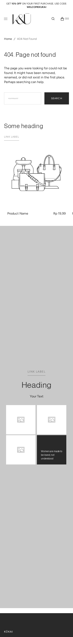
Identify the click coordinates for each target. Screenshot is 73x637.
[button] (53, 18)
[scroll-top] (63, 627)
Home (8, 39)
